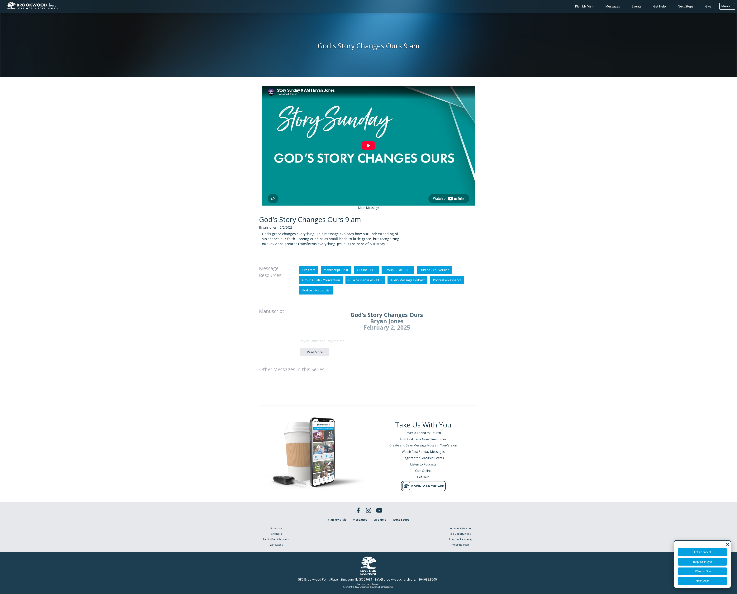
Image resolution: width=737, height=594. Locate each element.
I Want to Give (702, 571)
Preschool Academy (460, 539)
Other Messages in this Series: (292, 369)
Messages (612, 6)
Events (636, 6)
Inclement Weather (461, 528)
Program (308, 270)
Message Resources (270, 271)
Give (708, 6)
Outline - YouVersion (434, 270)
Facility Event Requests (276, 539)
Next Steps (685, 6)
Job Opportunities (460, 533)
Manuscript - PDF (336, 270)
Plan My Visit (584, 6)
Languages (276, 544)
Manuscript (271, 311)
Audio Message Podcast (407, 280)
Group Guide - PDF (397, 270)
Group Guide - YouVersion (321, 280)
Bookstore (276, 528)
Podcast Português (316, 290)
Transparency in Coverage (368, 584)
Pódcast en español (447, 280)
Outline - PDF (366, 270)
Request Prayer (702, 561)
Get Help (659, 6)
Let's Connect (702, 552)
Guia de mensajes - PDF (365, 280)
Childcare (276, 533)
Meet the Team (460, 544)
